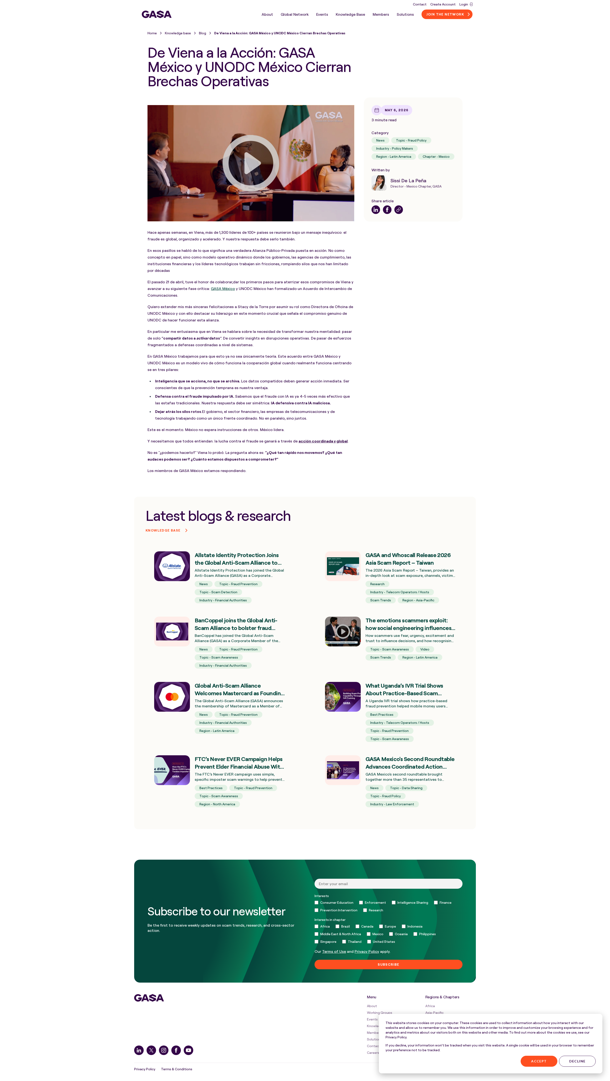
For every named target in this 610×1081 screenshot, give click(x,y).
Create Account (443, 4)
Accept (539, 1061)
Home (152, 33)
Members (381, 14)
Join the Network (445, 14)
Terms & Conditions (176, 1069)
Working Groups (379, 1012)
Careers (373, 1053)
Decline (577, 1061)
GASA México (223, 288)
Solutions (405, 14)
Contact (420, 4)
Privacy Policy (144, 1069)
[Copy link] (398, 209)
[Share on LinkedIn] (375, 209)
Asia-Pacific (434, 1012)
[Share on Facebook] (387, 209)
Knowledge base (178, 33)
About (267, 14)
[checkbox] (389, 906)
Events (322, 14)
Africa (430, 1006)
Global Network (295, 14)
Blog (202, 33)
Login (463, 4)
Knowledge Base (350, 14)
